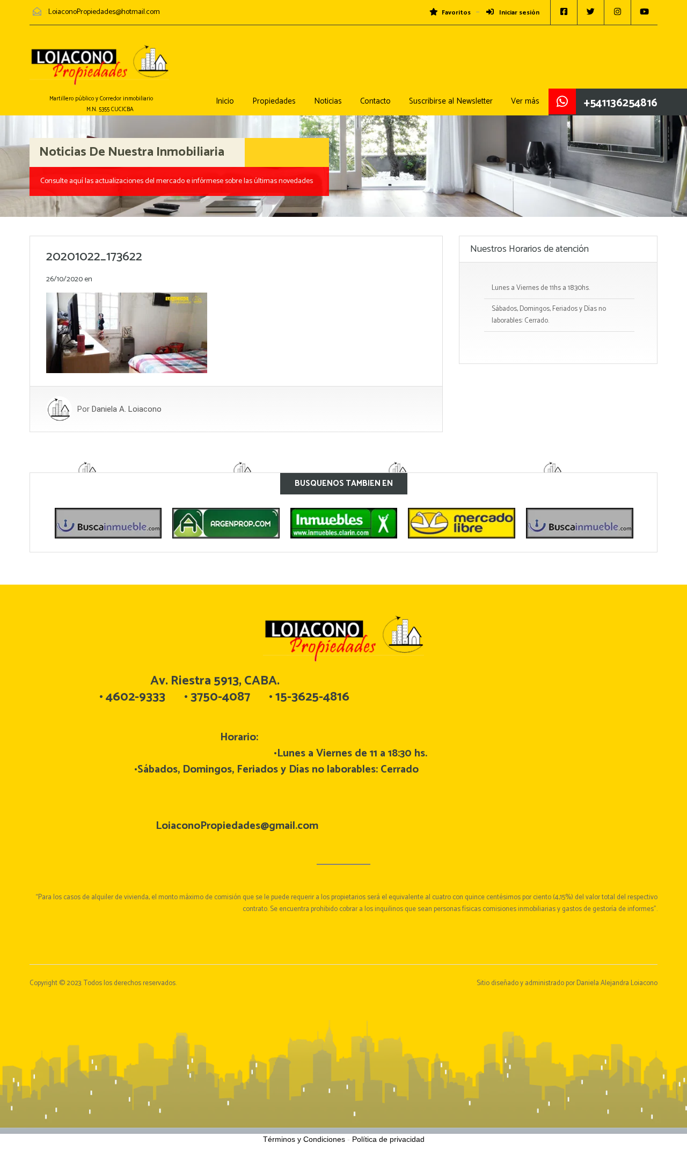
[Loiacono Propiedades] (99, 70)
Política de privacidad (388, 1139)
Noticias (328, 101)
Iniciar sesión (518, 13)
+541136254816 (620, 103)
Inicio (225, 101)
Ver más (525, 101)
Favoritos (456, 13)
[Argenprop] (157, 523)
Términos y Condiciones (304, 1139)
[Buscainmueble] (511, 523)
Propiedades (274, 101)
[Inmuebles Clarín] (276, 523)
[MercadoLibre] (394, 523)
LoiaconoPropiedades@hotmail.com (104, 12)
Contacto (375, 101)
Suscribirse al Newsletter (451, 101)
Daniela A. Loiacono (127, 409)
